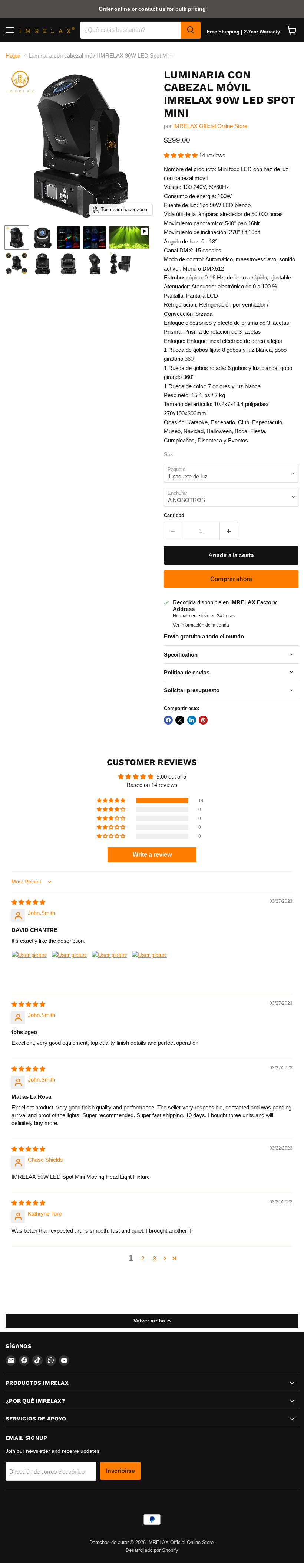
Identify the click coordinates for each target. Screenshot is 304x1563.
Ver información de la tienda (201, 625)
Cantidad (174, 515)
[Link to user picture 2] (69, 968)
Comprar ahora (231, 578)
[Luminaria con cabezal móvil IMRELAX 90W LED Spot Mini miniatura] (42, 237)
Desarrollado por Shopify (152, 1550)
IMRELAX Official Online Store (210, 126)
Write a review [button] (152, 854)
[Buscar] (191, 30)
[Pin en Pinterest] (203, 720)
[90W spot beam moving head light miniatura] (17, 237)
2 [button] (142, 1258)
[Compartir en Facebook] (168, 720)
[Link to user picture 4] (149, 968)
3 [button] (154, 1258)
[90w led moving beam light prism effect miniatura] (94, 237)
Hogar (13, 55)
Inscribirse (120, 1470)
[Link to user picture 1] (29, 968)
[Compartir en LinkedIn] (191, 720)
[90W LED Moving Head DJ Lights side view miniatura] (17, 263)
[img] (28, 902)
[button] (181, 155)
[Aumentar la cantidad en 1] (229, 531)
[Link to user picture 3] (109, 968)
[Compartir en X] (179, 720)
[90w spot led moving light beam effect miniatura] (68, 237)
